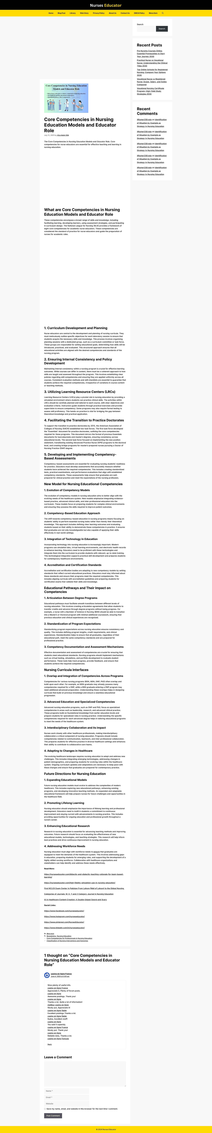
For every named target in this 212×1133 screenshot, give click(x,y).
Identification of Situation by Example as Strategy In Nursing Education (152, 122)
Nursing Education (64, 936)
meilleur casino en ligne (58, 1005)
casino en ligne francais (58, 1039)
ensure (97, 852)
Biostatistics (51, 936)
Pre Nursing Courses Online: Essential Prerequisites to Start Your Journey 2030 (151, 54)
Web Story (84, 13)
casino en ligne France (61, 974)
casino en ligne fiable (57, 1010)
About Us (112, 13)
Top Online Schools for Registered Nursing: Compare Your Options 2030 (152, 72)
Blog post (50, 934)
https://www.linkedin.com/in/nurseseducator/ (64, 928)
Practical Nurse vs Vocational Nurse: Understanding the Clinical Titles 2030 (152, 63)
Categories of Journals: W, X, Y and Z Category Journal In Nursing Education (78, 894)
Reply (50, 1044)
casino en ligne (54, 994)
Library (73, 13)
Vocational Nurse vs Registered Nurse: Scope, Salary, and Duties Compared (152, 82)
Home (51, 13)
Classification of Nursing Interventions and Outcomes (67, 941)
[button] (163, 13)
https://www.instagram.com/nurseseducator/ (64, 916)
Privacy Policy (98, 13)
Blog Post (61, 13)
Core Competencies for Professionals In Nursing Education (69, 938)
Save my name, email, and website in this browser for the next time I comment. (82, 1109)
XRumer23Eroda (144, 119)
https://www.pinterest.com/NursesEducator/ (64, 922)
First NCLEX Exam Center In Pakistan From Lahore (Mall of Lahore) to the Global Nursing (84, 888)
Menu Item (153, 13)
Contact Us (125, 13)
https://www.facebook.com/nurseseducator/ (64, 911)
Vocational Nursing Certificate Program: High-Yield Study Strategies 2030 (150, 91)
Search (140, 24)
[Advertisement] (85, 48)
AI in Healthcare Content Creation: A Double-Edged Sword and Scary (75, 900)
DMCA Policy (139, 13)
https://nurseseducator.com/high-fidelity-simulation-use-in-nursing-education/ (79, 883)
